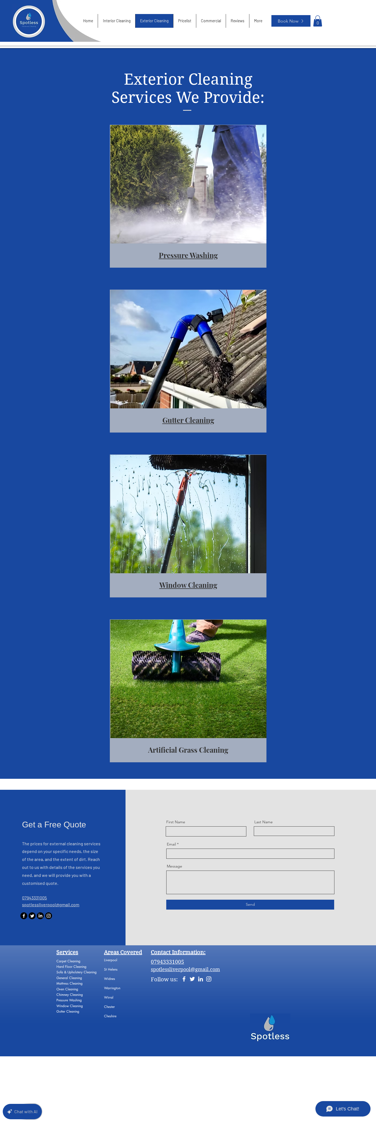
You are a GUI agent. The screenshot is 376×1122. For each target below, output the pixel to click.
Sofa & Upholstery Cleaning (76, 972)
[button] (317, 21)
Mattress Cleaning (69, 983)
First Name (175, 822)
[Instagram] (48, 915)
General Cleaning (69, 978)
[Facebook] (23, 915)
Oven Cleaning (67, 989)
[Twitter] (32, 915)
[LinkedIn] (40, 915)
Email (171, 844)
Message (174, 866)
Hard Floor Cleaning (71, 966)
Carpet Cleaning (68, 961)
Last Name (263, 822)
